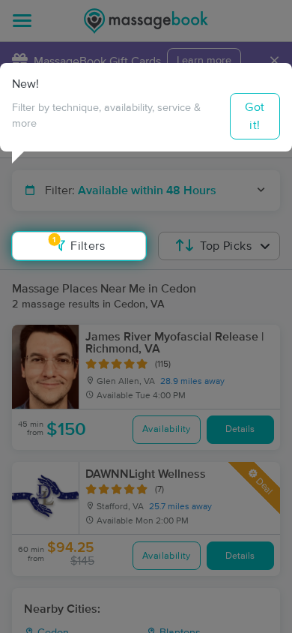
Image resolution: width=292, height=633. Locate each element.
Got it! (254, 116)
